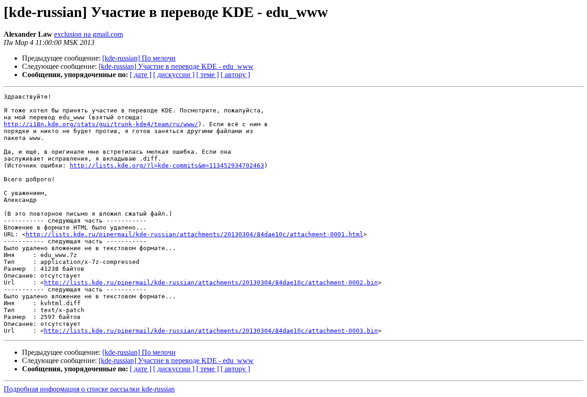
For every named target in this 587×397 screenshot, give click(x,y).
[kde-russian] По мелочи (139, 58)
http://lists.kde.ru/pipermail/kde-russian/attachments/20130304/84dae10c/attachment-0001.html (194, 234)
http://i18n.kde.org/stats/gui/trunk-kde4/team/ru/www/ (101, 124)
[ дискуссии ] (173, 74)
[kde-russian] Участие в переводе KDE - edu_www (176, 66)
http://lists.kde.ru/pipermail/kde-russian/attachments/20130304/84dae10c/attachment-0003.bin (211, 330)
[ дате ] (140, 74)
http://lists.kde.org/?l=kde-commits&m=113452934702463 (167, 165)
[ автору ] (235, 74)
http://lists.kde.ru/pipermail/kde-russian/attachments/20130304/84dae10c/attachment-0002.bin (211, 282)
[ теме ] (207, 74)
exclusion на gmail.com (88, 34)
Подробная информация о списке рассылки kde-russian (89, 389)
